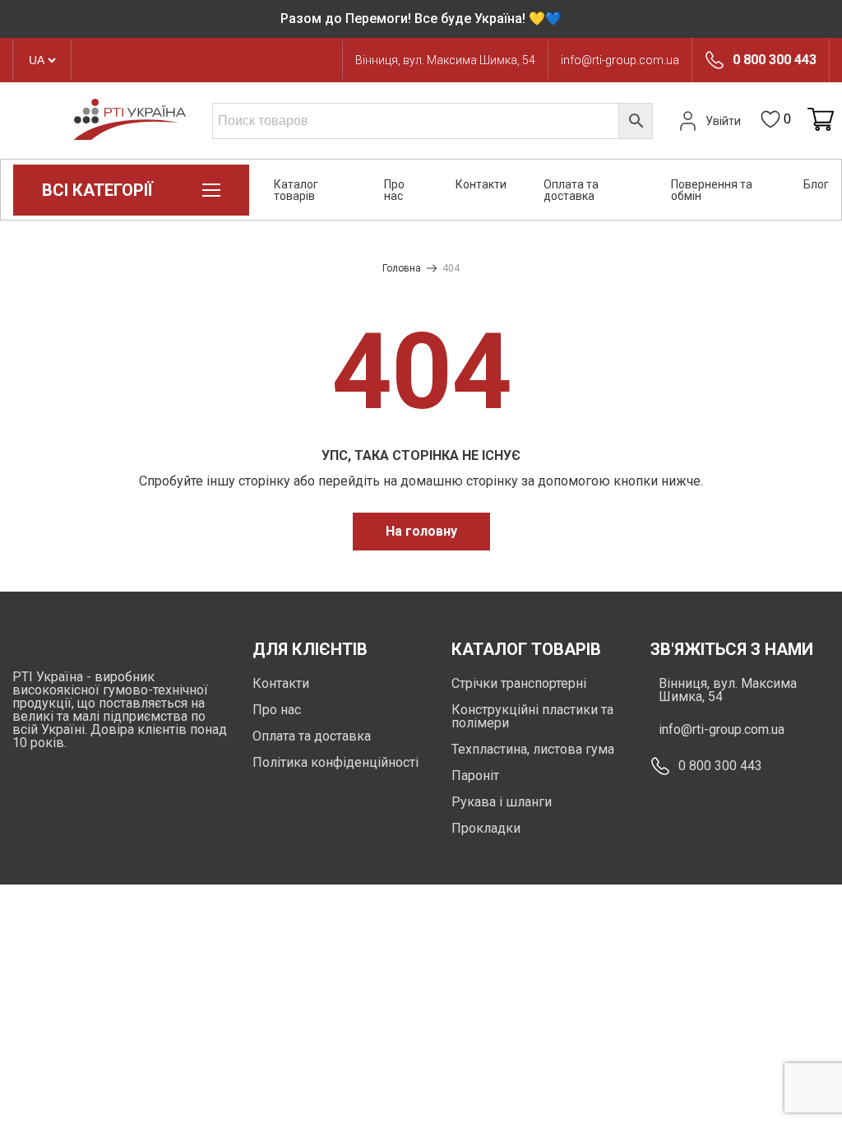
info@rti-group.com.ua (620, 60)
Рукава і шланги (501, 802)
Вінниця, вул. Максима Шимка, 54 (445, 60)
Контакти (481, 184)
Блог (816, 184)
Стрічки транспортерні (518, 683)
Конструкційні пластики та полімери (532, 716)
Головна (401, 268)
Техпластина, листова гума (532, 749)
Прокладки (485, 828)
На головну (421, 531)
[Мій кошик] (820, 120)
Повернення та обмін (711, 190)
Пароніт (475, 775)
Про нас (394, 190)
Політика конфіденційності (335, 762)
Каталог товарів (296, 190)
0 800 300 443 (775, 60)
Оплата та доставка (571, 190)
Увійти (723, 121)
